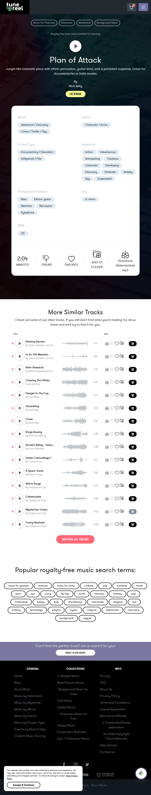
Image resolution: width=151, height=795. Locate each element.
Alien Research (35, 367)
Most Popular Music (70, 682)
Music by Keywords (27, 702)
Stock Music (22, 689)
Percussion (45, 206)
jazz (33, 593)
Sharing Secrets (35, 341)
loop (56, 602)
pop (133, 593)
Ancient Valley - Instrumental (43, 445)
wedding (122, 585)
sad (134, 602)
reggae (87, 618)
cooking (88, 585)
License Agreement (112, 709)
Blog (17, 682)
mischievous (75, 602)
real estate (97, 602)
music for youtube (18, 585)
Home (18, 676)
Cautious (112, 159)
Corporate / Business (71, 732)
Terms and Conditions (115, 702)
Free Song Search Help (30, 729)
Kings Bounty (34, 432)
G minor (90, 199)
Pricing (105, 676)
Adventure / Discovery (34, 125)
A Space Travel (34, 471)
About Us (106, 689)
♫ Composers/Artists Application (116, 724)
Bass (24, 199)
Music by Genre (25, 716)
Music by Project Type (29, 722)
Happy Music (66, 725)
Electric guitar (42, 199)
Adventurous (108, 152)
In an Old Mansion (37, 354)
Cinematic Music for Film (73, 716)
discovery (133, 610)
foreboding (21, 602)
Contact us (107, 752)
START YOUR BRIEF (75, 653)
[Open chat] (141, 773)
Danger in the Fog (37, 393)
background (67, 618)
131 (23, 233)
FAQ (103, 682)
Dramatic (110, 172)
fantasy (117, 593)
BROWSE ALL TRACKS (75, 539)
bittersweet (112, 610)
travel (139, 585)
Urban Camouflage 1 (38, 458)
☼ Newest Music (68, 676)
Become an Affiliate (113, 716)
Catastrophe (33, 497)
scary (48, 593)
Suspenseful (104, 179)
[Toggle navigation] (143, 7)
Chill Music (64, 700)
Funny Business (35, 522)
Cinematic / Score (96, 125)
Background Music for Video (73, 691)
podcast (43, 585)
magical (92, 610)
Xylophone (27, 212)
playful (56, 610)
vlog (105, 585)
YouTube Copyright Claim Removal (116, 736)
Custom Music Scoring (29, 736)
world (81, 593)
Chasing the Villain (38, 380)
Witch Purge (33, 484)
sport (18, 593)
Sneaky (128, 172)
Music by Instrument (28, 696)
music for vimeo (66, 585)
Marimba (26, 206)
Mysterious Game (36, 509)
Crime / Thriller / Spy (34, 131)
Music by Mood (24, 709)
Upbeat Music (66, 707)
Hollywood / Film (31, 159)
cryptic (74, 610)
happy (40, 602)
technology (36, 610)
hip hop (65, 593)
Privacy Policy (110, 696)
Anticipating (92, 159)
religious (118, 602)
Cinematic (91, 165)
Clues (29, 419)
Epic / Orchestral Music (73, 738)
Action (89, 152)
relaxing (99, 593)
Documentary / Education (37, 152)
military (16, 610)
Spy (87, 179)
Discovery (91, 172)
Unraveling (32, 406)
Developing (112, 165)
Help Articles (108, 745)
